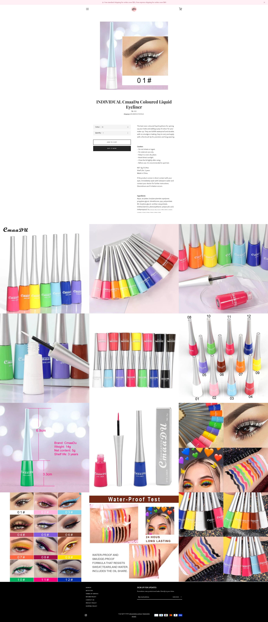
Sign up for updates (146, 588)
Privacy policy (91, 603)
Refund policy (91, 596)
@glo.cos (89, 590)
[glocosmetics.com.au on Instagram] (86, 615)
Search (88, 587)
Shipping (126, 114)
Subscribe (176, 597)
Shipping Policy (91, 606)
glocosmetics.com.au (135, 614)
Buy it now (112, 148)
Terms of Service (92, 593)
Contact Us (90, 600)
